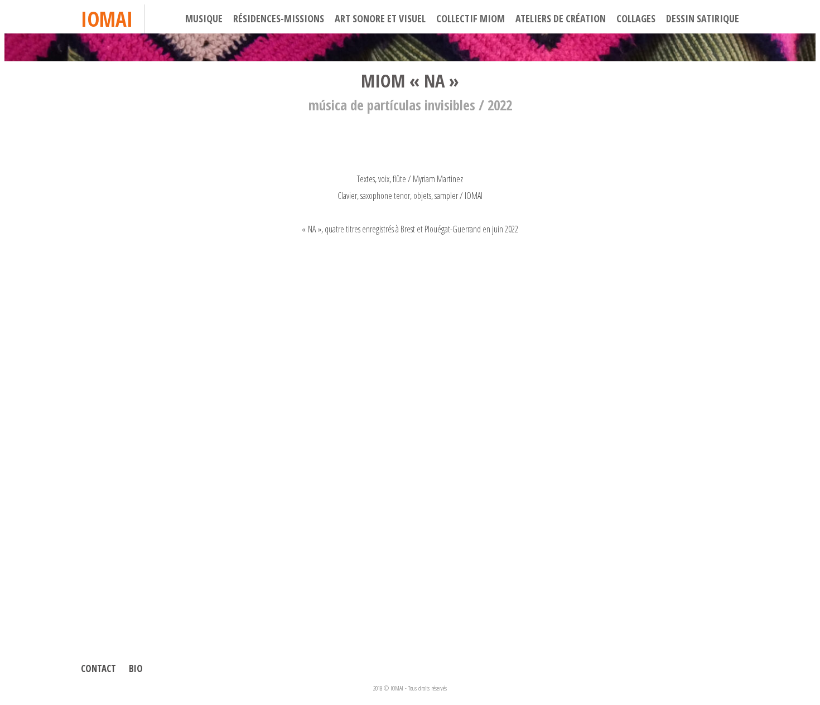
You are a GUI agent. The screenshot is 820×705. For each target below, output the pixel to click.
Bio (136, 668)
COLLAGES (635, 18)
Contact (98, 668)
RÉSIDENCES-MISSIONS (278, 18)
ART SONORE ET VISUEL (380, 18)
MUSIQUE (204, 18)
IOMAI (107, 18)
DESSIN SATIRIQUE (702, 18)
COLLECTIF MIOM (470, 18)
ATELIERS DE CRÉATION (560, 18)
